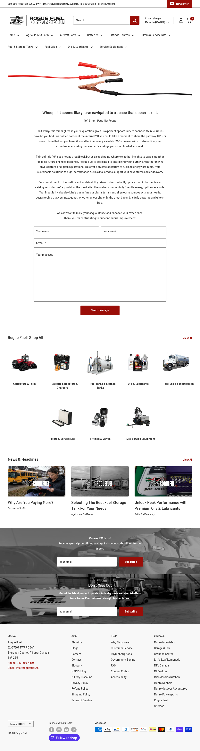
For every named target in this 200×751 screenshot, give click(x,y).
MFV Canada (161, 665)
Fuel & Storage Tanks (20, 46)
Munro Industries (164, 642)
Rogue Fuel (161, 700)
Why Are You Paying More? (30, 502)
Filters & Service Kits (153, 35)
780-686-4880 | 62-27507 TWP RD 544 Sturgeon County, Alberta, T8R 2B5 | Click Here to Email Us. (62, 3)
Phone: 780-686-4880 (21, 662)
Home (11, 35)
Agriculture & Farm (37, 35)
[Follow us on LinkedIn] (74, 729)
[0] (189, 20)
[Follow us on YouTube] (66, 729)
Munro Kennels (163, 682)
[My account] (181, 20)
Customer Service (122, 648)
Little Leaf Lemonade (167, 659)
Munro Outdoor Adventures (170, 688)
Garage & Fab (162, 648)
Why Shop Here (120, 642)
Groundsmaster (163, 654)
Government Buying (123, 659)
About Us (77, 642)
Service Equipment (111, 46)
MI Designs (160, 671)
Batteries (92, 35)
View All (188, 338)
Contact (76, 659)
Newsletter (182, 3)
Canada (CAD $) (17, 723)
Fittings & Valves (120, 35)
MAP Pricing (78, 671)
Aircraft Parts (68, 35)
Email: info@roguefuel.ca (23, 667)
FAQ (113, 665)
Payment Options (121, 654)
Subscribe (131, 561)
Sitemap (159, 706)
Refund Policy (79, 688)
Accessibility (119, 677)
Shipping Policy (80, 694)
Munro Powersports (166, 694)
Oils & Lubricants (78, 46)
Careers (76, 654)
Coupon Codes (120, 671)
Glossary (76, 665)
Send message (100, 310)
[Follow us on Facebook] (51, 729)
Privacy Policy (79, 682)
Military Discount (81, 677)
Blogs (74, 648)
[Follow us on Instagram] (59, 729)
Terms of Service (81, 700)
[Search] (134, 20)
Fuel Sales (51, 46)
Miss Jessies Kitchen (167, 677)
